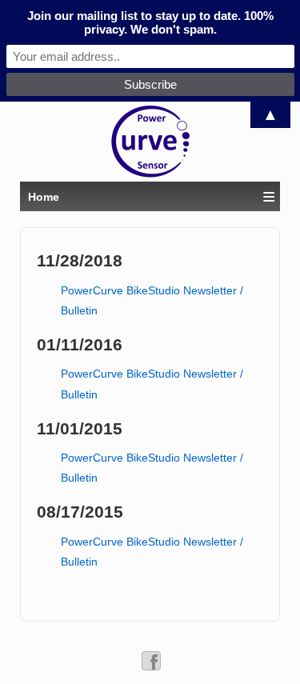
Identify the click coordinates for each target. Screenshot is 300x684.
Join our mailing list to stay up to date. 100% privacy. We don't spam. (150, 22)
